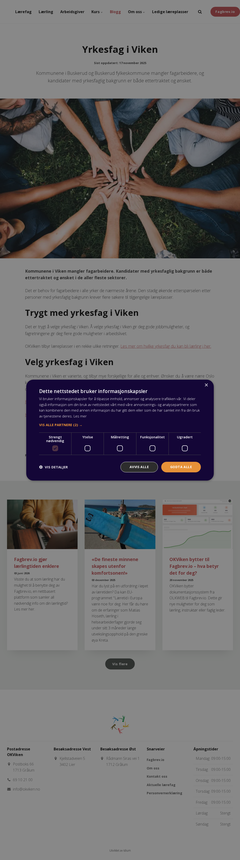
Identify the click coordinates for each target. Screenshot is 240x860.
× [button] (206, 385)
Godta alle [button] (181, 467)
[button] (120, 425)
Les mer (80, 416)
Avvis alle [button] (139, 467)
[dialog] (120, 430)
